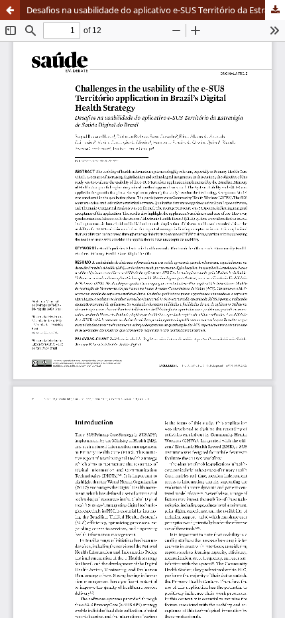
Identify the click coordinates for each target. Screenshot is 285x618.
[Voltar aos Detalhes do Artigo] (10, 10)
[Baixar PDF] (275, 10)
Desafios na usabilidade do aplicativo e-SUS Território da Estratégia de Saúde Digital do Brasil (156, 10)
